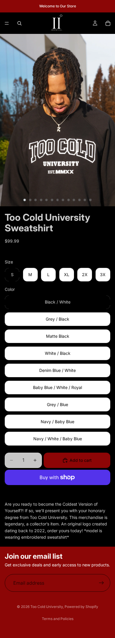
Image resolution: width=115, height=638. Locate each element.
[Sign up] (101, 583)
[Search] (19, 23)
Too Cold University (46, 606)
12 (85, 200)
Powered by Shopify (81, 606)
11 (79, 200)
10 (74, 200)
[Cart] (107, 23)
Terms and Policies (57, 618)
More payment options (57, 491)
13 (90, 200)
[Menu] (7, 23)
